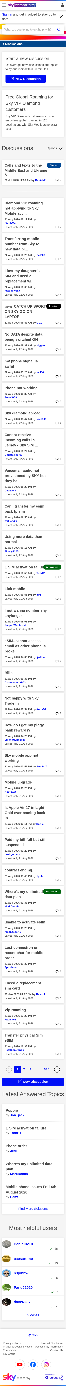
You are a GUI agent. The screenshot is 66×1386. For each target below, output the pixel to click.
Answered (52, 566)
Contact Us (56, 1350)
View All (33, 1315)
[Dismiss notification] (61, 17)
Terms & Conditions (52, 1343)
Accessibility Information (49, 1346)
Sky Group (9, 1353)
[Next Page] (57, 1069)
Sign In (61, 6)
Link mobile (15, 589)
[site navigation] (4, 5)
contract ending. (19, 870)
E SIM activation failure (25, 567)
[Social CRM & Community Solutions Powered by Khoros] (54, 1377)
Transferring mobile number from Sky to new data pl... (22, 244)
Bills (8, 673)
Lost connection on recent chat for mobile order (24, 952)
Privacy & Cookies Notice (17, 1346)
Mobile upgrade (18, 782)
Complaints (9, 1350)
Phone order (16, 1146)
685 (46, 1069)
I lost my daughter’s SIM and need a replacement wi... (22, 276)
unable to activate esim (25, 922)
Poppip (12, 1110)
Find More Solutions (33, 1209)
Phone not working (21, 388)
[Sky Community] (22, 5)
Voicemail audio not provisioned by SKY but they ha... (25, 475)
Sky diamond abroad (23, 413)
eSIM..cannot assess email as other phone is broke (25, 646)
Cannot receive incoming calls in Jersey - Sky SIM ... (21, 440)
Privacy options (12, 1343)
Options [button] (52, 148)
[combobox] (30, 29)
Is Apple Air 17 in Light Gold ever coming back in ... (25, 813)
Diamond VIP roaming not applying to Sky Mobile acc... (24, 208)
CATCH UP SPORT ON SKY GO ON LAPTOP (25, 311)
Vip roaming (15, 1010)
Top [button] (35, 1335)
